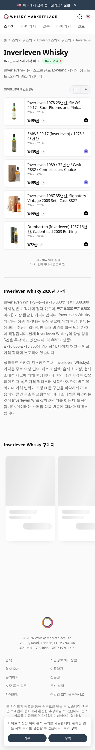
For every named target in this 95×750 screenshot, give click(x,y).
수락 (68, 738)
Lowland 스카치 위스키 (54, 40)
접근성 (55, 677)
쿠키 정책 (70, 728)
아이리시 (28, 26)
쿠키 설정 (57, 685)
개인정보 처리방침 (63, 660)
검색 (9, 660)
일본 (46, 26)
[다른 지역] (88, 16)
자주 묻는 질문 (16, 685)
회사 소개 (12, 668)
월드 (81, 26)
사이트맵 (12, 694)
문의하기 (12, 677)
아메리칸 (63, 26)
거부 (27, 738)
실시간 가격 (52, 60)
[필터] (75, 89)
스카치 (9, 26)
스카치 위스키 (22, 40)
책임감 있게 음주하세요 (67, 694)
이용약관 (56, 668)
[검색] (79, 16)
